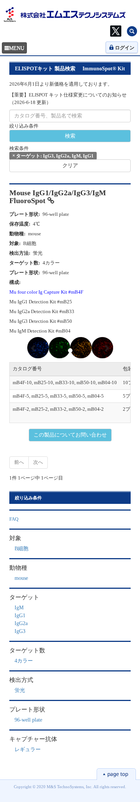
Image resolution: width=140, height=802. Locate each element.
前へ (19, 462)
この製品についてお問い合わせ (70, 435)
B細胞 (21, 548)
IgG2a (21, 623)
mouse (21, 578)
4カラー (24, 661)
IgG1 (20, 615)
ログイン (124, 47)
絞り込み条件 (23, 126)
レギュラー (28, 749)
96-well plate (28, 720)
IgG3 (20, 631)
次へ (38, 462)
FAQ (13, 519)
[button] (33, 348)
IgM (19, 607)
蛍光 (20, 690)
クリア (70, 165)
